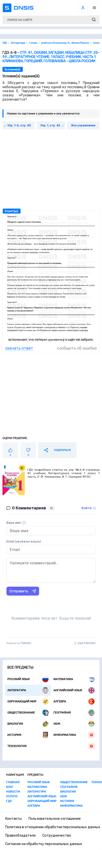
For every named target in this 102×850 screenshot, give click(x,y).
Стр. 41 (26, 53)
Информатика (64, 735)
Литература (16, 690)
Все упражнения (83, 125)
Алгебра (59, 701)
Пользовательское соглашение (54, 819)
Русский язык (18, 679)
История (14, 735)
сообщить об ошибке (77, 348)
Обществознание (21, 712)
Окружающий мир (21, 701)
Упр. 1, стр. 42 (50, 125)
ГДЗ (9, 801)
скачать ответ (19, 348)
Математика (63, 679)
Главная (13, 782)
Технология (16, 746)
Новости (13, 791)
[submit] (94, 19)
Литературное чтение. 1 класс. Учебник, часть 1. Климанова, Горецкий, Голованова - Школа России (49, 59)
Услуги (11, 796)
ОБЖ (56, 723)
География (62, 712)
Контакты (13, 819)
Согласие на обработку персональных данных (43, 844)
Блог (9, 787)
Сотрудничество (56, 835)
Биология (15, 723)
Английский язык (67, 690)
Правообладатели (20, 835)
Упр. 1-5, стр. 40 (19, 125)
